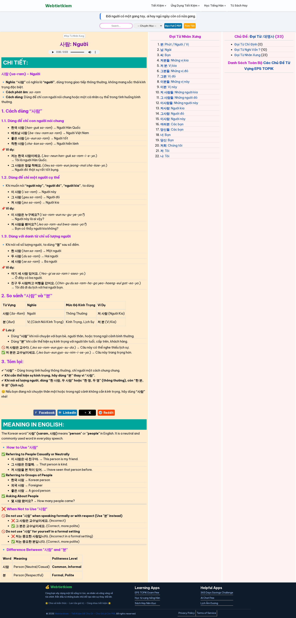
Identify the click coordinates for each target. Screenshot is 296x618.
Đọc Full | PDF (173, 25)
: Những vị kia (179, 60)
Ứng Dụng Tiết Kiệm (184, 5)
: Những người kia (185, 92)
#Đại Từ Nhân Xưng (74, 36)
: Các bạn (176, 124)
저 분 (163, 66)
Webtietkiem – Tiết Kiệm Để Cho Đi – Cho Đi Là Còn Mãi (85, 613)
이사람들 (166, 103)
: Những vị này (180, 82)
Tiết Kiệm (157, 5)
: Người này (178, 119)
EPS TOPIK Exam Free (147, 592)
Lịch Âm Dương (209, 603)
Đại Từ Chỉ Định (245, 44)
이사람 (165, 119)
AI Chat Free (207, 597)
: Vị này (171, 87)
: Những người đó (185, 98)
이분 (163, 87)
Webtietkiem (58, 5)
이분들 (165, 82)
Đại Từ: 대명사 (262, 36)
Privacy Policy (186, 613)
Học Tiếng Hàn (214, 5)
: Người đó (177, 113)
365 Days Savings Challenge (217, 592)
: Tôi (166, 151)
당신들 (165, 129)
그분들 (165, 71)
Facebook (47, 413)
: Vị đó (171, 76)
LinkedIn (69, 413)
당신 (163, 140)
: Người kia (177, 108)
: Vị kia (172, 66)
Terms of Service (206, 613)
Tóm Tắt (190, 25)
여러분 (165, 124)
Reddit (108, 413)
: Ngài (167, 50)
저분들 (165, 60)
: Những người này (185, 103)
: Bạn (167, 55)
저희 (163, 145)
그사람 (165, 113)
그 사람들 (166, 98)
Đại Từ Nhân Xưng (247, 55)
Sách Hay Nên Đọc (145, 603)
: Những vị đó (179, 71)
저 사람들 (166, 92)
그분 (163, 76)
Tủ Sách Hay (238, 5)
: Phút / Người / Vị (176, 44)
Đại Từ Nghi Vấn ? (247, 50)
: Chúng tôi (174, 145)
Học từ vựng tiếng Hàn (147, 597)
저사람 (165, 108)
